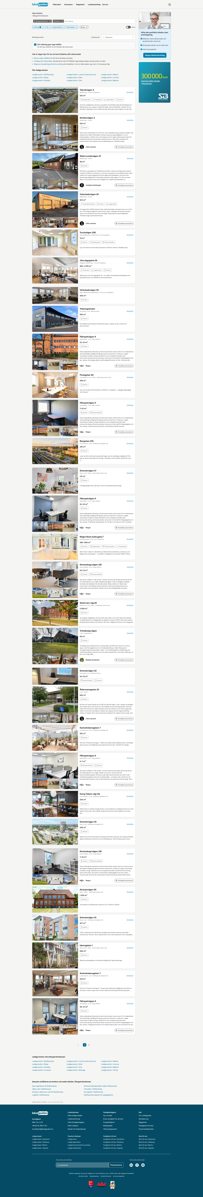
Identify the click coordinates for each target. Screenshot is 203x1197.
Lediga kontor (72, 1139)
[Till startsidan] (40, 4)
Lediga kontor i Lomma (110, 77)
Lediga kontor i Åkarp (40, 77)
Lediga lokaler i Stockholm (41, 1139)
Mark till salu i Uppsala (146, 1148)
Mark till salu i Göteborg (147, 1142)
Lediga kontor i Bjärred (110, 80)
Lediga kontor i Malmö (109, 74)
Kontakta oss (144, 1119)
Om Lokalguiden (145, 1115)
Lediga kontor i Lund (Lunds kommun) (81, 74)
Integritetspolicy (94, 1176)
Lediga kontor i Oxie (74, 80)
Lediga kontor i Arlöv (74, 77)
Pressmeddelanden (146, 1129)
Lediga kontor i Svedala (41, 80)
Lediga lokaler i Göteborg (40, 1142)
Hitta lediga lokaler (75, 1115)
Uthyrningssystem (110, 1129)
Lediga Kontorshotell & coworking (79, 1145)
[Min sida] (169, 4)
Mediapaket (107, 1126)
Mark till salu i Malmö (146, 1145)
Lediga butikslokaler (74, 1148)
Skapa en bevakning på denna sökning (48, 64)
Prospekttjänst (109, 1122)
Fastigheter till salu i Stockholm (113, 1139)
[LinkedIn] (131, 1165)
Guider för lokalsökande (77, 1129)
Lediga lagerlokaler (74, 1142)
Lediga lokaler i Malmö (39, 1145)
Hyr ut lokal (107, 1115)
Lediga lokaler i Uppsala (40, 1148)
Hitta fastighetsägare (76, 1122)
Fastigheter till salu (146, 1126)
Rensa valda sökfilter (42, 58)
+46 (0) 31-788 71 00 (39, 1126)
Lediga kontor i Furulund (41, 1070)
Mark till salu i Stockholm (147, 1139)
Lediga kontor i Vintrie (109, 1070)
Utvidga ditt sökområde (43, 61)
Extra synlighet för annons (113, 1119)
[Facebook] (137, 1165)
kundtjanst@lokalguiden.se (42, 1129)
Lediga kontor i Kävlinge (76, 1070)
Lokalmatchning (74, 1119)
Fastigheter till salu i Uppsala (113, 1148)
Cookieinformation (106, 1176)
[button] (154, 55)
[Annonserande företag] (154, 102)
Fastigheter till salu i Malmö (112, 1145)
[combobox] (99, 21)
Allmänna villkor (83, 1176)
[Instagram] (143, 1165)
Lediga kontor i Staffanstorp (43, 74)
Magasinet (143, 1122)
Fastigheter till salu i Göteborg (113, 1142)
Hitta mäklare (73, 1126)
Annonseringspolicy (118, 1176)
